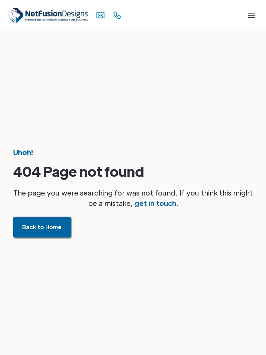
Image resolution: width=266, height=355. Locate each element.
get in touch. (156, 203)
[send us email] (102, 15)
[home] (40, 15)
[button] (251, 15)
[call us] (119, 15)
